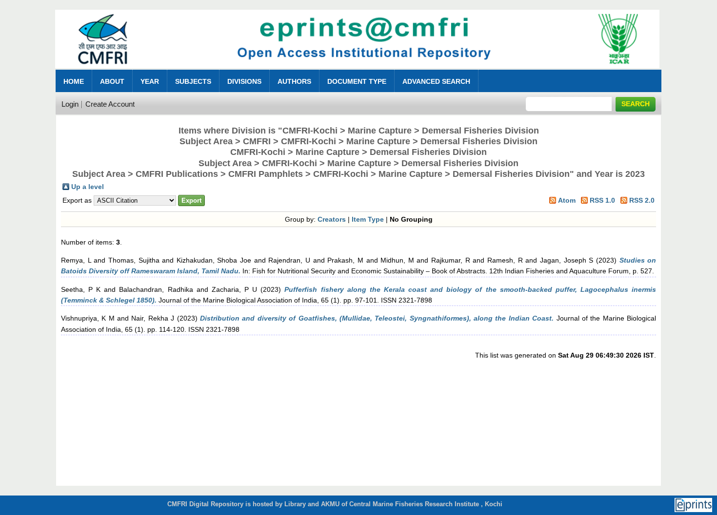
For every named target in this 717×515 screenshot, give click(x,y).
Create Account (110, 104)
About (112, 81)
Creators (332, 219)
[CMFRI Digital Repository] (357, 71)
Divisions (244, 81)
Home (73, 81)
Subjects (193, 81)
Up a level (87, 187)
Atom (567, 200)
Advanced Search (436, 81)
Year (149, 81)
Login (70, 104)
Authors (294, 81)
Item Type (368, 219)
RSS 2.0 (642, 200)
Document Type (356, 81)
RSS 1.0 (602, 200)
